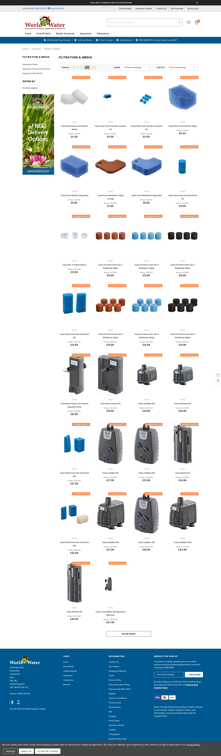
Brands (66, 684)
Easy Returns (125, 40)
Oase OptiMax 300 (146, 403)
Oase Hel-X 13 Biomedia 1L (74, 265)
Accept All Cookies (47, 751)
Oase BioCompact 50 (110, 403)
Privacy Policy (115, 702)
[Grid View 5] (93, 67)
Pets (110, 711)
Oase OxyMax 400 (146, 542)
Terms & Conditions (118, 698)
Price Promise (106, 40)
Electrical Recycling (118, 738)
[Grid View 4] (87, 67)
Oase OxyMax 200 (146, 473)
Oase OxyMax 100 (110, 473)
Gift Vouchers (177, 8)
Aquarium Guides (143, 8)
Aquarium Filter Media (33, 73)
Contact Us (161, 8)
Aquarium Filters (30, 64)
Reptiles (112, 693)
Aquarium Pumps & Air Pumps (36, 69)
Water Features (65, 33)
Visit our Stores (57, 8)
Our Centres (114, 666)
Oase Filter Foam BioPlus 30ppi (183, 126)
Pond (28, 33)
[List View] (74, 67)
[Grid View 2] (77, 67)
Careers (112, 729)
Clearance (68, 680)
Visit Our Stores (84, 40)
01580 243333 (40, 8)
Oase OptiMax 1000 (183, 542)
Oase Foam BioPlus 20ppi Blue (74, 195)
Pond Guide (114, 720)
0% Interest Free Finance (59, 40)
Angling (112, 716)
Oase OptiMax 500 (182, 403)
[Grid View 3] (82, 67)
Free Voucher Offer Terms (120, 689)
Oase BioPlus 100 (74, 611)
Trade (111, 675)
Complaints (114, 734)
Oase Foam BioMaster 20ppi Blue (146, 195)
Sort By (161, 67)
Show (117, 67)
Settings (10, 751)
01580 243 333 (23, 693)
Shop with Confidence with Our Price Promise (111, 2)
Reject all (26, 751)
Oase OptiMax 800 (110, 542)
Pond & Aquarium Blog (119, 684)
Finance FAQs (115, 680)
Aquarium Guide (116, 725)
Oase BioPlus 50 (182, 473)
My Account (193, 8)
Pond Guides (125, 8)
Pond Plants (44, 33)
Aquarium (85, 33)
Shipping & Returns (117, 671)
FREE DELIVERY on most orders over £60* (157, 40)
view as (65, 67)
